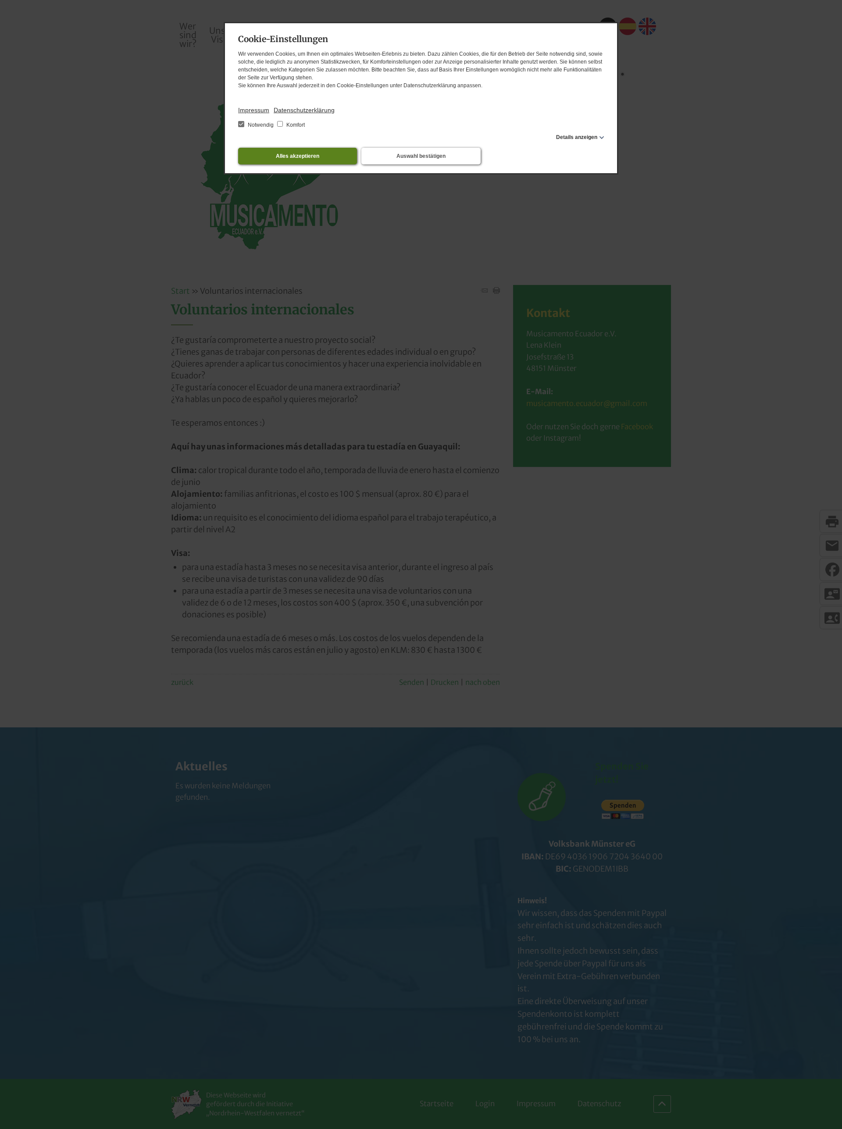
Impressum (253, 110)
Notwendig (260, 125)
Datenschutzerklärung (304, 110)
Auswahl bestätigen (421, 156)
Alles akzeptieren (297, 156)
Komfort (295, 125)
